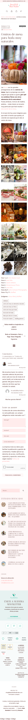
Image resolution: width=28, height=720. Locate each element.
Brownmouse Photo (13, 285)
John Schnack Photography (18, 290)
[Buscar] (7, 11)
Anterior (14, 327)
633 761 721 (21, 673)
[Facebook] (7, 625)
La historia (21, 647)
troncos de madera (8, 318)
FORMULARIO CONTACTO (21, 676)
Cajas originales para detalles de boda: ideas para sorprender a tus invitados (17, 505)
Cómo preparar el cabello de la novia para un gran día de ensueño (16, 534)
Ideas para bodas (10, 17)
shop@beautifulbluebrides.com (14, 692)
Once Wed (12, 296)
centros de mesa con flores (10, 306)
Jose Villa (9, 280)
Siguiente (14, 336)
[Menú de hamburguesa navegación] (21, 11)
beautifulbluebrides (17, 390)
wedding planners (19, 318)
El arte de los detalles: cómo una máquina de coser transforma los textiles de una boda (17, 524)
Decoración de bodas (8, 312)
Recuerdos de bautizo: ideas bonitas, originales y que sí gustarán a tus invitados (16, 553)
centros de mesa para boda (10, 309)
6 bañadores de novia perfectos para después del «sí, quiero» (17, 515)
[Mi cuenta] (11, 11)
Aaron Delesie (11, 283)
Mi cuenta (7, 659)
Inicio (3, 17)
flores (5, 87)
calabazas (5, 301)
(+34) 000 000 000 (6, 580)
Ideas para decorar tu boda (10, 315)
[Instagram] (20, 625)
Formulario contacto (14, 694)
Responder (23, 367)
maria (10, 363)
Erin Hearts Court (14, 278)
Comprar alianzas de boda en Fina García (16, 563)
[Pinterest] (14, 625)
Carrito (7, 665)
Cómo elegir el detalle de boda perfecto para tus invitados (17, 543)
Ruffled (13, 292)
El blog (21, 652)
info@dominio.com (7, 583)
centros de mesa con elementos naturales (13, 304)
